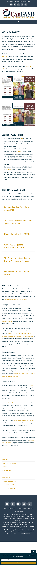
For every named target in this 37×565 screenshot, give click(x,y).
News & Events (22, 510)
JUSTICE (5, 467)
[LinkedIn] (18, 4)
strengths (18, 151)
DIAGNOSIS (6, 459)
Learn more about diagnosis (21, 373)
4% (22, 139)
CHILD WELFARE (7, 470)
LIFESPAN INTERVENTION (9, 463)
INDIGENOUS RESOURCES (9, 474)
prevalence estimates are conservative (16, 299)
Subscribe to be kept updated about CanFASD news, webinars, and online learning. (18, 555)
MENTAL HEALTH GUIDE (9, 484)
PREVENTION (6, 456)
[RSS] (25, 4)
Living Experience (12, 510)
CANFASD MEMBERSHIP (9, 488)
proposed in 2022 (7, 321)
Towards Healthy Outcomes (12, 403)
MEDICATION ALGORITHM (9, 481)
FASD (14, 508)
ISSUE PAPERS (6, 477)
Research (19, 508)
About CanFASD (8, 508)
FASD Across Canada (27, 336)
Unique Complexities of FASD (17, 234)
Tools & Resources (28, 508)
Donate (29, 510)
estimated (8, 169)
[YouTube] (22, 4)
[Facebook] (11, 4)
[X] (15, 4)
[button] (18, 22)
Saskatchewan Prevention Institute (23, 420)
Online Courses (19, 511)
